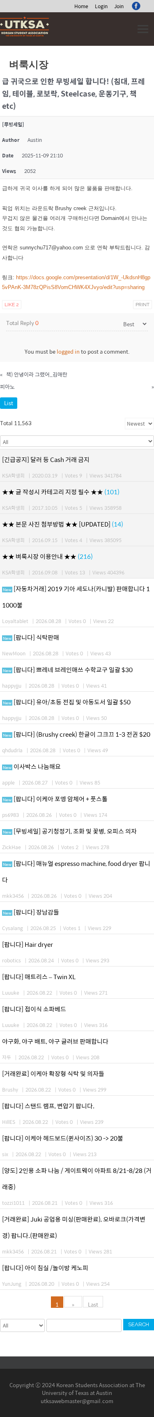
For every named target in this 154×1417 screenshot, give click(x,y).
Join (119, 6)
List (8, 403)
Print (142, 304)
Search (138, 1324)
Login (101, 6)
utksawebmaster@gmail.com (77, 1401)
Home (81, 6)
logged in (68, 351)
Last (93, 1303)
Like (12, 304)
